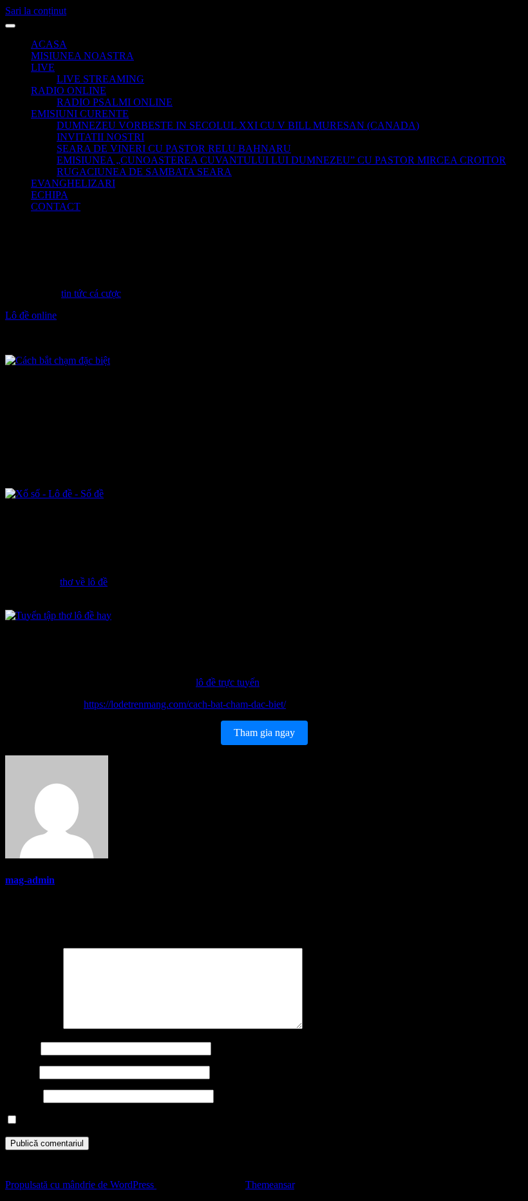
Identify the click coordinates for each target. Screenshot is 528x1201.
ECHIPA (49, 194)
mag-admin (30, 880)
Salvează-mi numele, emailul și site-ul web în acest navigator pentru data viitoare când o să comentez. (226, 1120)
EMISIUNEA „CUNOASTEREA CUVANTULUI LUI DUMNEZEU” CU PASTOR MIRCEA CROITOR (281, 160)
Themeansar (269, 1184)
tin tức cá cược (91, 293)
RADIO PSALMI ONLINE (115, 102)
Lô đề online (31, 315)
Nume (21, 1048)
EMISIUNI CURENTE (80, 113)
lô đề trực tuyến (227, 682)
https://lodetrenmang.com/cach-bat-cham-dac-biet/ (185, 704)
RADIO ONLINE (68, 90)
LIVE (43, 67)
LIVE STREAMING (100, 78)
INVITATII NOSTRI (100, 136)
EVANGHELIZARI (73, 183)
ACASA (49, 44)
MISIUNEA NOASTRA (82, 55)
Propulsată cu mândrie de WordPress (80, 1184)
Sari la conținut (35, 10)
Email (21, 1071)
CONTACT (55, 206)
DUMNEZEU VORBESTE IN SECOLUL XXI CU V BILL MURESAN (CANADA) (238, 125)
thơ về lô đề (84, 581)
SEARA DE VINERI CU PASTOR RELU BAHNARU (174, 148)
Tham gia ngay (264, 732)
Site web (23, 1095)
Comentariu (33, 1025)
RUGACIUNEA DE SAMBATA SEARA (144, 171)
